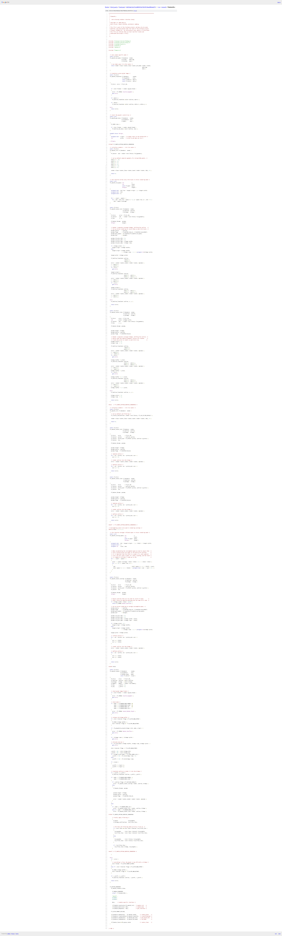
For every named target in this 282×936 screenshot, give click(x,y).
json (279, 933)
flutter (107, 7)
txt (276, 933)
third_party (114, 7)
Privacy (13, 933)
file (135, 10)
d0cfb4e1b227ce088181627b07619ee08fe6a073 (141, 7)
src (159, 7)
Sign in (279, 2)
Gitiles (8, 933)
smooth (163, 7)
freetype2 (122, 7)
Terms (17, 933)
